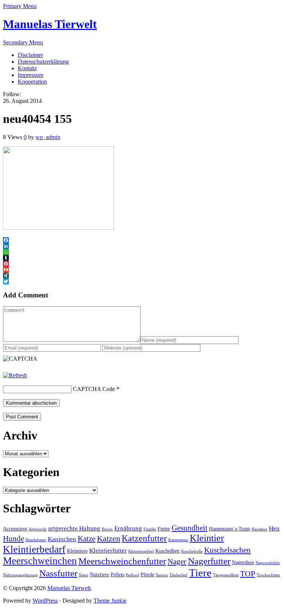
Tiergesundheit (226, 575)
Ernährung (128, 528)
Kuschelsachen (227, 550)
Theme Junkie (110, 600)
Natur (83, 575)
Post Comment (22, 416)
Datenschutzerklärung (43, 61)
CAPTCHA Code (94, 389)
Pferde (147, 574)
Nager (177, 561)
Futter (164, 529)
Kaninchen (62, 539)
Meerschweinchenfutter (122, 561)
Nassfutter (58, 573)
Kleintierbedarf (34, 549)
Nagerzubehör (268, 563)
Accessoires (15, 529)
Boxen (107, 529)
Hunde (13, 538)
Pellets (117, 574)
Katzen (108, 538)
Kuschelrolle (192, 551)
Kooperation (32, 81)
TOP (247, 573)
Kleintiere (77, 551)
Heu (274, 528)
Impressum (30, 75)
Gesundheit (189, 527)
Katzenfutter (144, 538)
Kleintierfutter (108, 550)
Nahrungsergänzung (20, 575)
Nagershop (243, 562)
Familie (149, 529)
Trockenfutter (268, 575)
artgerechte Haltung (74, 528)
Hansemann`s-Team (229, 529)
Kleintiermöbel (141, 551)
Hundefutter (36, 540)
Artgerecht (37, 529)
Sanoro (162, 575)
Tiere (200, 573)
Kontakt (27, 68)
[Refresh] (15, 375)
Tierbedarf (178, 575)
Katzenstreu (178, 540)
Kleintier (207, 538)
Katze (86, 538)
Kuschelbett (167, 551)
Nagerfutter (209, 561)
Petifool (132, 575)
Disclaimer (30, 55)
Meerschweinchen (40, 560)
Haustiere (259, 529)
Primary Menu (20, 6)
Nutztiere (99, 574)
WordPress (45, 600)
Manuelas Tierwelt (50, 24)
